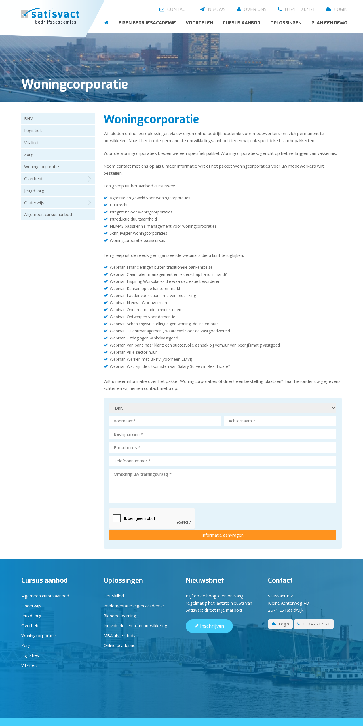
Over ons (254, 9)
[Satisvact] (52, 16)
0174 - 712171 (316, 624)
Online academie (120, 645)
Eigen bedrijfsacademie (147, 23)
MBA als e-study (120, 635)
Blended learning (120, 615)
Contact (177, 9)
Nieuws (216, 9)
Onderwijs (34, 202)
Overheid (33, 178)
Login (340, 9)
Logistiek (33, 130)
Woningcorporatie (41, 166)
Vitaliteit (32, 142)
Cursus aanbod (241, 23)
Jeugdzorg (34, 190)
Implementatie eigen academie (134, 605)
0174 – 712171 (299, 9)
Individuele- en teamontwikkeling (135, 625)
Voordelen (199, 23)
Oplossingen (285, 23)
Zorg (28, 154)
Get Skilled (114, 596)
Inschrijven (211, 626)
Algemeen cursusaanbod (48, 214)
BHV (28, 118)
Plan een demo (329, 23)
